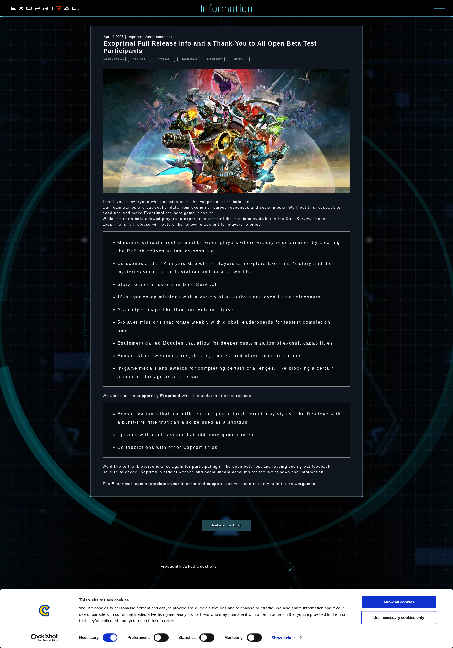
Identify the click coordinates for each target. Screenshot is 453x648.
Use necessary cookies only (398, 617)
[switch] (161, 637)
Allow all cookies (398, 602)
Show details (283, 637)
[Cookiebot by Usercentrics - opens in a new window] (44, 638)
